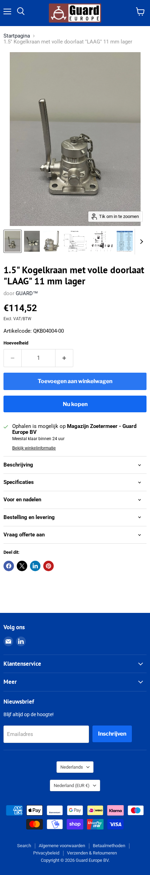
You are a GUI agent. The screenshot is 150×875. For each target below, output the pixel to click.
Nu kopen (75, 404)
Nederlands (71, 767)
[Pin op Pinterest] (48, 566)
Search (24, 845)
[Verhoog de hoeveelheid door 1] (64, 358)
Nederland (72, 785)
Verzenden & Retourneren (92, 853)
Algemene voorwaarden (62, 845)
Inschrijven (112, 733)
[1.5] (12, 241)
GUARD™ (27, 293)
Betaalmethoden (109, 845)
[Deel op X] (22, 566)
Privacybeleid (46, 853)
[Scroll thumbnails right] (140, 241)
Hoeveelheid (15, 343)
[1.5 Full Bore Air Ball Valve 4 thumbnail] (125, 241)
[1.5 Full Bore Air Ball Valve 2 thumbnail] (75, 241)
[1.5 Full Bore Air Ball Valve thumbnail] (51, 241)
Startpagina (16, 36)
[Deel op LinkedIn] (35, 566)
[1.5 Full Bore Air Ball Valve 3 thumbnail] (102, 241)
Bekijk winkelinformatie (34, 448)
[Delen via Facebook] (8, 566)
